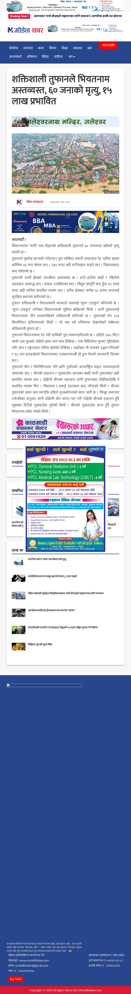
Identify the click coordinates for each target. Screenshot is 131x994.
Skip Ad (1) (97, 448)
